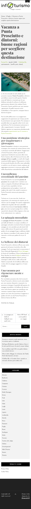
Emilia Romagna (6, 392)
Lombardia (5, 415)
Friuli (3, 398)
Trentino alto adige (7, 441)
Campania (5, 383)
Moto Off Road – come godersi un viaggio (22, 317)
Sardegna (5, 432)
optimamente (5, 64)
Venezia (4, 455)
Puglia (11, 303)
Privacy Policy (5, 469)
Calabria (4, 380)
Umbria (4, 443)
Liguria (4, 412)
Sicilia (3, 435)
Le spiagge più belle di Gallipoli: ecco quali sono (8, 318)
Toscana (4, 438)
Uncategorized (6, 446)
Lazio (3, 409)
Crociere (4, 389)
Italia (3, 403)
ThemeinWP (25, 498)
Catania (4, 386)
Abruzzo (4, 375)
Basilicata (5, 378)
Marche (4, 418)
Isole (3, 400)
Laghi (3, 406)
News (3, 421)
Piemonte (4, 423)
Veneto (4, 452)
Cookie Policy (5, 471)
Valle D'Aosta (6, 449)
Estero (4, 395)
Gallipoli (18, 255)
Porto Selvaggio (23, 251)
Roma (3, 429)
